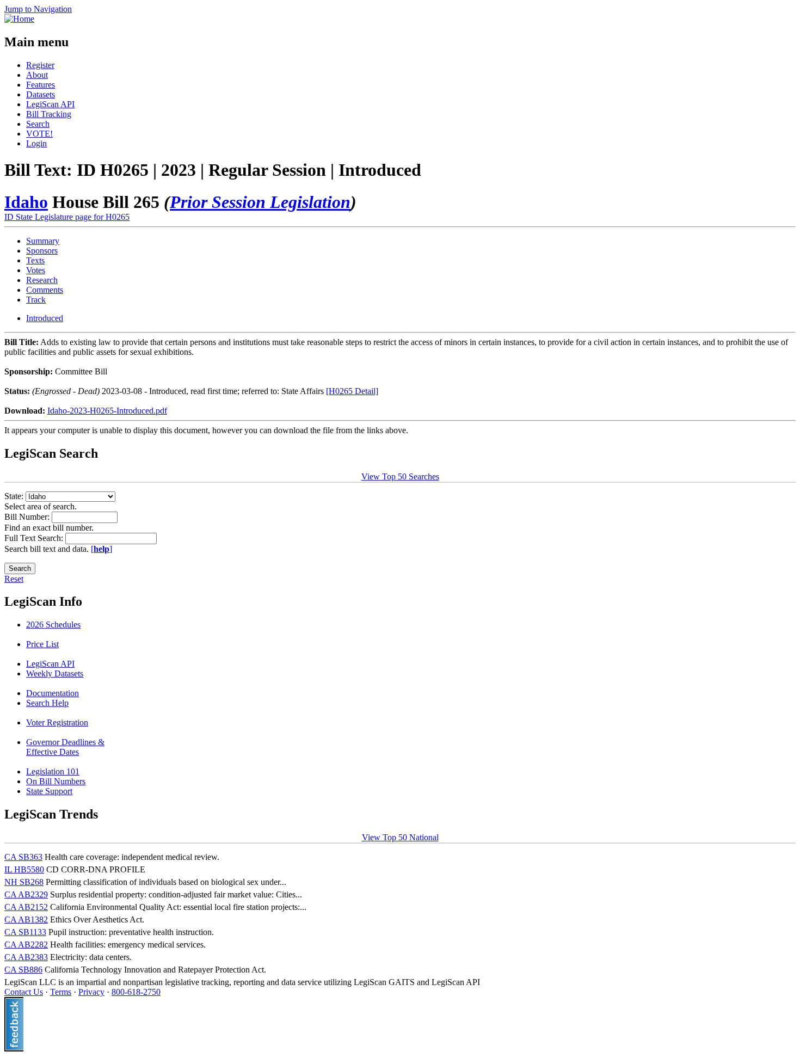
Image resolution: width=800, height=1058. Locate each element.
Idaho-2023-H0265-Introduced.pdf (107, 410)
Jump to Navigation (38, 9)
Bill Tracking (48, 114)
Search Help (47, 703)
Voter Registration (57, 722)
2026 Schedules (53, 624)
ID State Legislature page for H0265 (67, 217)
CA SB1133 (25, 932)
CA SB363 (23, 857)
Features (40, 84)
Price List (42, 644)
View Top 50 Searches (400, 476)
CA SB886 (23, 969)
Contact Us (23, 992)
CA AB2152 (26, 907)
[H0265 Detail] (352, 391)
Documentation (52, 693)
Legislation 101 (52, 771)
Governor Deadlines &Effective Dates (65, 746)
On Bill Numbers (55, 781)
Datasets (40, 94)
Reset (13, 578)
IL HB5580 (24, 869)
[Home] (19, 18)
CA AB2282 (26, 944)
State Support (49, 791)
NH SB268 (24, 882)
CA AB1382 (26, 919)
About (37, 74)
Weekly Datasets (54, 673)
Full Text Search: (34, 538)
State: (15, 496)
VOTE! (39, 133)
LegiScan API (50, 104)
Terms (60, 992)
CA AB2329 (26, 894)
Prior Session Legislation (260, 202)
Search (38, 123)
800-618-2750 (136, 992)
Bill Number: (28, 516)
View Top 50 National (400, 837)
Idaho (26, 202)
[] (101, 548)
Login (36, 143)
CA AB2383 (26, 957)
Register (40, 65)
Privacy (91, 992)
